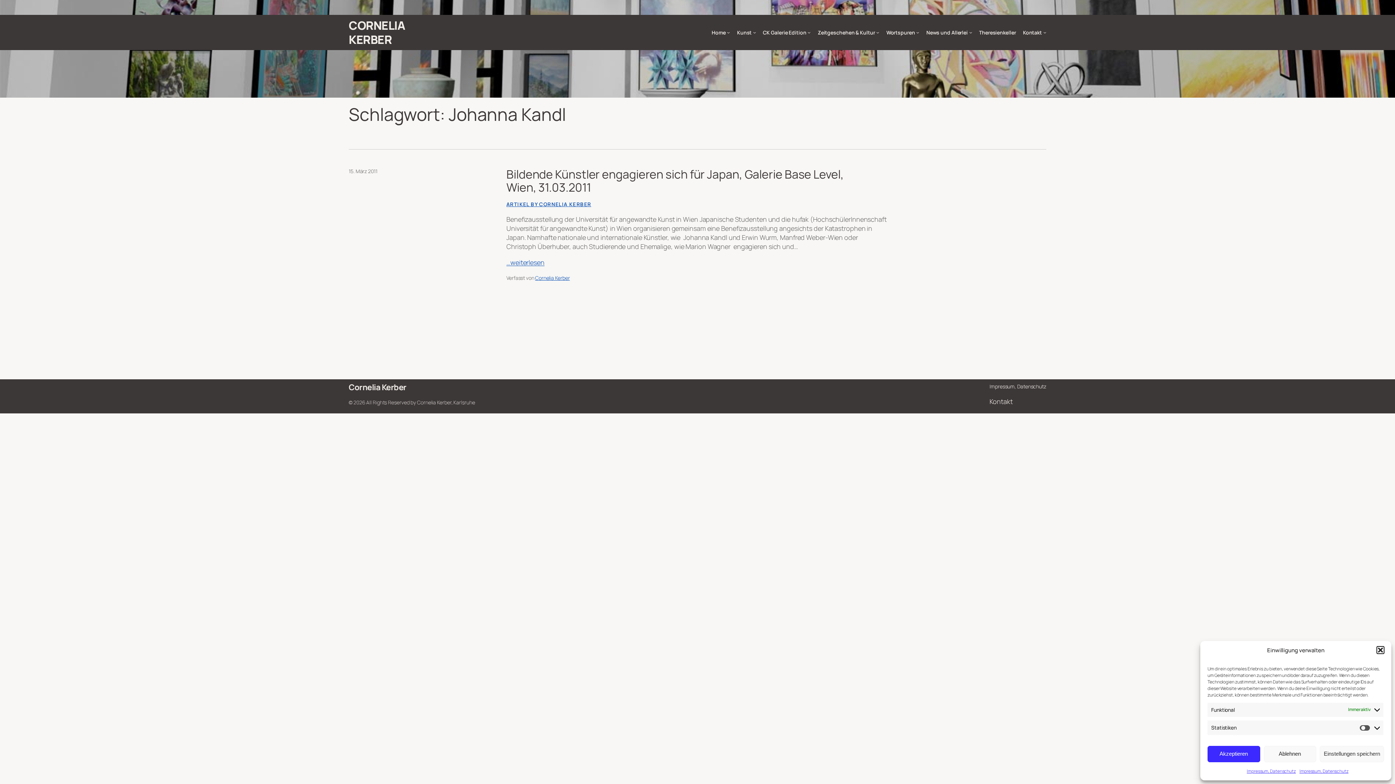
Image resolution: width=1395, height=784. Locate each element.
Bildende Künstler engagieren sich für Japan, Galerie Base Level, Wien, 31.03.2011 (675, 181)
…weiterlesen (525, 262)
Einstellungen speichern (1352, 754)
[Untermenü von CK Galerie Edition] (809, 32)
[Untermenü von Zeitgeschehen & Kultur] (877, 32)
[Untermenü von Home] (728, 32)
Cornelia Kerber (377, 32)
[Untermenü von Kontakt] (1044, 32)
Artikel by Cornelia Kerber (548, 204)
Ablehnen (1290, 754)
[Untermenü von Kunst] (754, 32)
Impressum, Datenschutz (1271, 771)
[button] (1380, 650)
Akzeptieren (1234, 754)
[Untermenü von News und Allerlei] (970, 32)
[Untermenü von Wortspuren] (917, 32)
